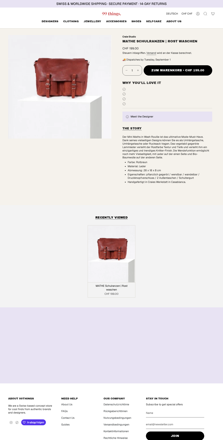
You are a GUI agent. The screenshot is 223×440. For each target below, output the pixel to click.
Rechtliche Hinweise (116, 438)
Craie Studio (129, 36)
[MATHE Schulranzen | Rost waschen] (111, 253)
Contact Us (67, 418)
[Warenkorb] (213, 14)
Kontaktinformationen (116, 431)
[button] (50, 22)
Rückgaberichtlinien (115, 411)
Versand (151, 53)
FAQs (64, 411)
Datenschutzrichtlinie (116, 404)
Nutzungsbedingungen (117, 418)
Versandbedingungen (116, 424)
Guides (65, 424)
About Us (66, 404)
